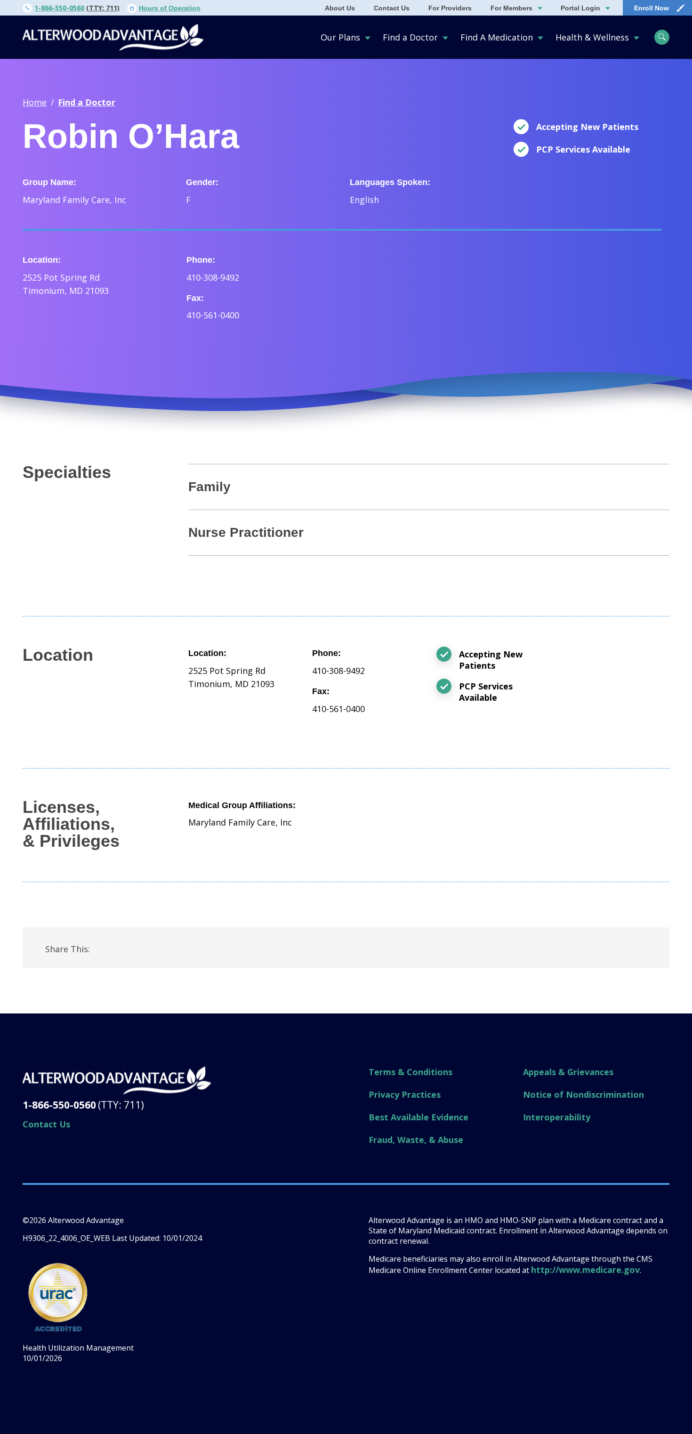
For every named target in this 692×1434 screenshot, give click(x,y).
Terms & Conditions (410, 1072)
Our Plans (340, 37)
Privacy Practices (405, 1094)
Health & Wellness (592, 37)
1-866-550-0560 (59, 7)
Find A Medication (496, 37)
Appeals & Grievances (568, 1072)
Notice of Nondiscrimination (583, 1094)
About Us (340, 8)
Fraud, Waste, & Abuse (416, 1139)
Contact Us (392, 8)
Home (35, 102)
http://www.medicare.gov (585, 1269)
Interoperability (556, 1117)
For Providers (450, 8)
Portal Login (580, 8)
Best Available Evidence (418, 1117)
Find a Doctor (410, 37)
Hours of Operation (170, 8)
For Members (511, 8)
